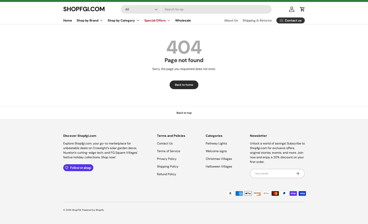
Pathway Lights (216, 143)
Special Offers (155, 20)
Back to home (184, 84)
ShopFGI (76, 210)
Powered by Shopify (93, 210)
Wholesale (183, 20)
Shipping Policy (167, 166)
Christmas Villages (219, 159)
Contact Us (165, 143)
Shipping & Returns (257, 20)
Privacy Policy (167, 159)
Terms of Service (168, 151)
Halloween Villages (219, 166)
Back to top (184, 112)
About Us (231, 20)
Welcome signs (216, 151)
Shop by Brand (87, 20)
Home (67, 20)
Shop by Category (121, 20)
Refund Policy (166, 174)
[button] (302, 9)
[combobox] (196, 9)
